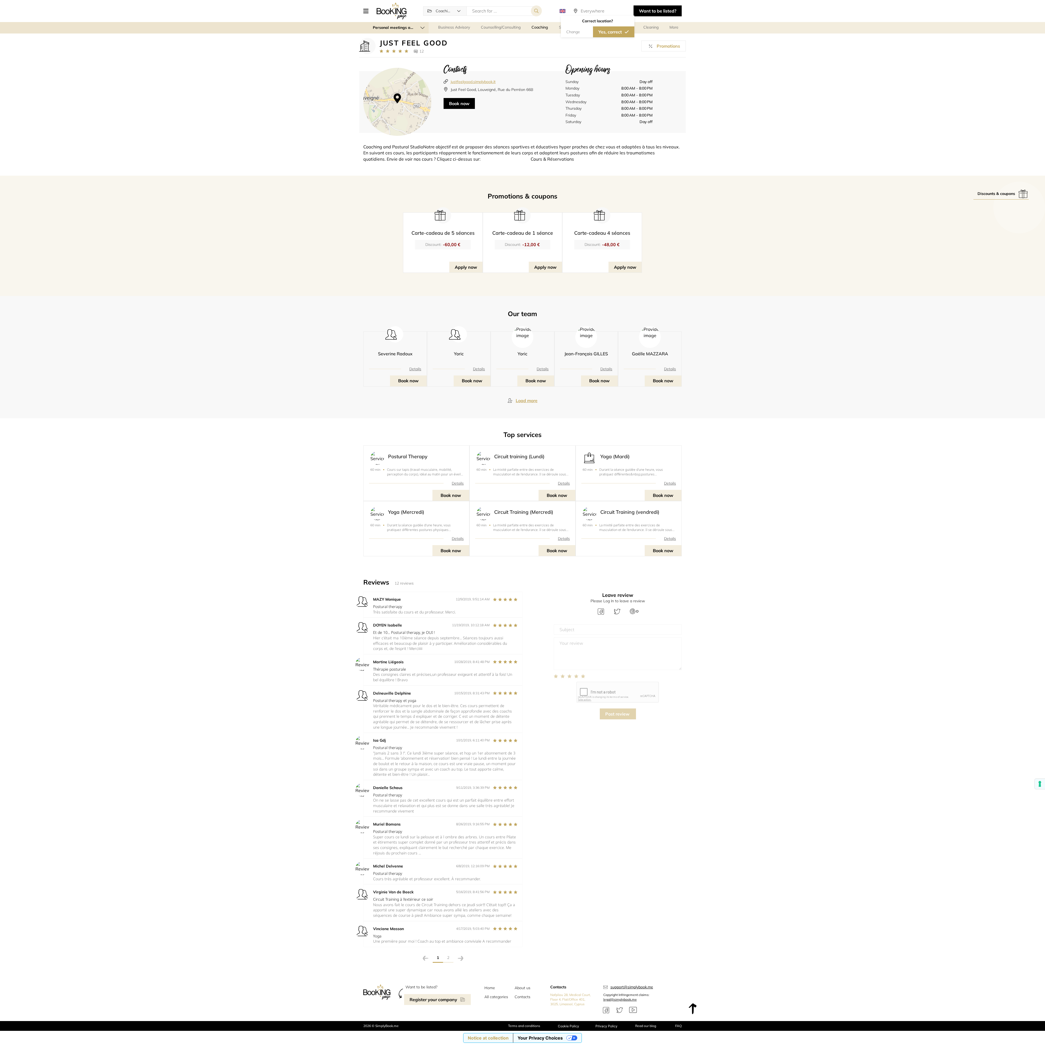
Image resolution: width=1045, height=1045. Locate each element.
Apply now (466, 267)
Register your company (433, 999)
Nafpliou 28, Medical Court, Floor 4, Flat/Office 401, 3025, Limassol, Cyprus (570, 999)
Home (489, 987)
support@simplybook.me (631, 987)
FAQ (678, 1026)
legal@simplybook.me (620, 999)
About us (522, 987)
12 (421, 51)
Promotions (668, 46)
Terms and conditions (524, 1026)
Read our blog (645, 1026)
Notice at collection (488, 1038)
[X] (620, 1010)
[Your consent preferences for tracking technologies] (1040, 784)
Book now (459, 103)
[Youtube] (633, 1010)
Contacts (522, 996)
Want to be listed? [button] (657, 11)
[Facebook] (606, 1010)
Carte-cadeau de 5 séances (443, 233)
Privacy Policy (606, 1026)
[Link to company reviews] (394, 51)
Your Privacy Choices (540, 1038)
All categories (496, 996)
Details (415, 368)
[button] (368, 10)
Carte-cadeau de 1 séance (522, 233)
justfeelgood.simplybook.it (473, 81)
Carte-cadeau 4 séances (602, 233)
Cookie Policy (568, 1026)
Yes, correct (610, 32)
